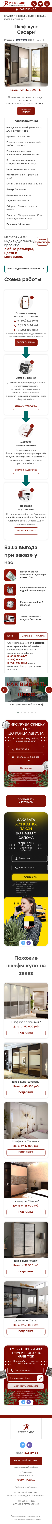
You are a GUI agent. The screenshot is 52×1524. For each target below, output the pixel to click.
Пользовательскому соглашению (24, 780)
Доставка (27, 636)
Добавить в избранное (26, 1487)
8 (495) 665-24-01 (28, 325)
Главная (9, 16)
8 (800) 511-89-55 (27, 321)
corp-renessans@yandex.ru (26, 1467)
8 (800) (26, 1453)
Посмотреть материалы (26, 801)
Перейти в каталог (26, 531)
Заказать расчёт (26, 111)
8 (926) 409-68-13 (28, 330)
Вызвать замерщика (26, 406)
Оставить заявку (26, 342)
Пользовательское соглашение (26, 1519)
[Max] (28, 943)
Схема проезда (26, 1480)
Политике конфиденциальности (24, 778)
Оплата (40, 636)
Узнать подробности (42, 241)
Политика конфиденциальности (25, 1516)
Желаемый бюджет (28, 757)
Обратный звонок (26, 1461)
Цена (10, 636)
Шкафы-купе (26, 16)
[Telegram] (23, 943)
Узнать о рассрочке (26, 470)
